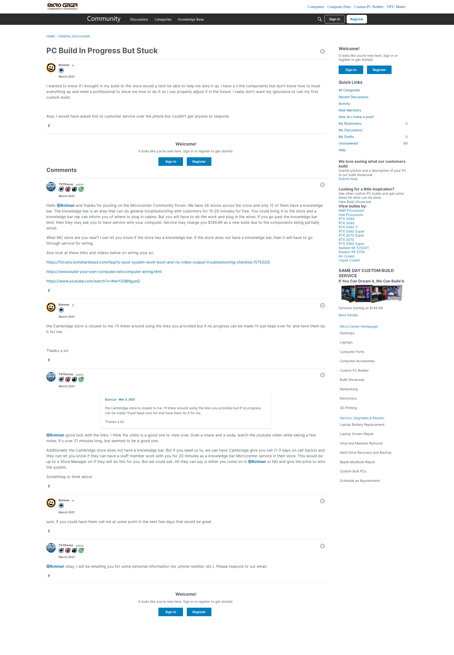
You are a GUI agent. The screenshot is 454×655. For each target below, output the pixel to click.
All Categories (349, 90)
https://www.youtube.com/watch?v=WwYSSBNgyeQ (93, 281)
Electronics (348, 398)
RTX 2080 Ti (348, 227)
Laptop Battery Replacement (362, 424)
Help (342, 150)
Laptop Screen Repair (357, 434)
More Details (348, 315)
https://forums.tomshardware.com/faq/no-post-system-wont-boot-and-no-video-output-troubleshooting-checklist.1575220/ (158, 262)
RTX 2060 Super (351, 244)
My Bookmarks (373, 123)
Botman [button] (64, 65)
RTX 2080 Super (351, 231)
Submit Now (348, 179)
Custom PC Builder (354, 370)
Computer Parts (352, 352)
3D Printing (348, 408)
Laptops (346, 342)
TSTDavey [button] (66, 184)
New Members (350, 110)
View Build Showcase (355, 202)
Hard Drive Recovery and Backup (366, 452)
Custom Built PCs (353, 471)
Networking (349, 389)
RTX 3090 (346, 219)
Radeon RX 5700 (352, 252)
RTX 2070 (346, 239)
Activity (344, 103)
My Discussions (350, 130)
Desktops (347, 333)
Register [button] (199, 161)
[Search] (319, 19)
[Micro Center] (104, 19)
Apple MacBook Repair (357, 462)
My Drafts (373, 137)
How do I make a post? (356, 117)
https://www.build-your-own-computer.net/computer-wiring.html (104, 271)
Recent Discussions (353, 97)
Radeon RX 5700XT (354, 248)
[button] (322, 52)
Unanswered (373, 143)
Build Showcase (352, 380)
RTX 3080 (346, 223)
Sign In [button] (170, 161)
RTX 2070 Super (351, 235)
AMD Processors (351, 210)
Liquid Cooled (349, 260)
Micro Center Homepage (359, 326)
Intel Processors (351, 215)
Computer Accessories (357, 361)
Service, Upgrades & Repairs (362, 418)
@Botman (66, 205)
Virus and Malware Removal (361, 443)
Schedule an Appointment (360, 481)
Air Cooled (346, 256)
